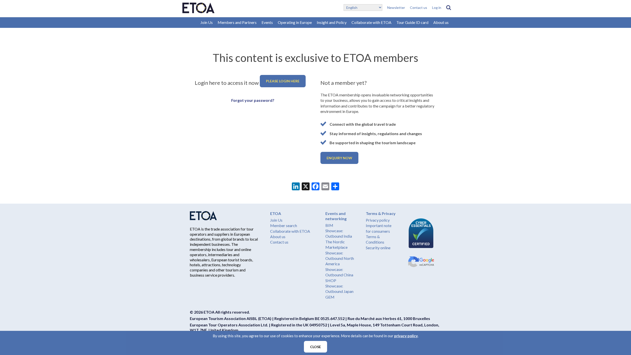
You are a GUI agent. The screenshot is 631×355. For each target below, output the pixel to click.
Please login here (282, 81)
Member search (283, 225)
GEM (329, 297)
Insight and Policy (332, 22)
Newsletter (396, 7)
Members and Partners (237, 22)
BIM (329, 225)
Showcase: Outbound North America (339, 258)
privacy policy (406, 336)
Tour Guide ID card (412, 22)
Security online (378, 247)
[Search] (448, 7)
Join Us (206, 22)
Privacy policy (378, 220)
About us (441, 22)
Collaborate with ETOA (371, 22)
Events (267, 22)
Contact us (418, 7)
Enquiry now (339, 158)
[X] (306, 186)
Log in (436, 7)
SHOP (330, 280)
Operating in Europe (295, 22)
